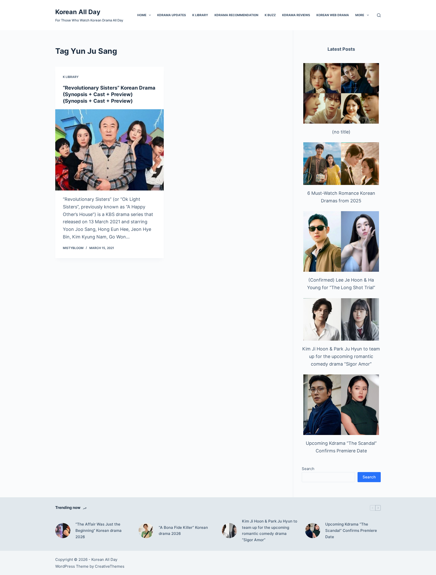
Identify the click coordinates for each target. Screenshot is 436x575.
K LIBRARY (200, 15)
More (359, 15)
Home (141, 15)
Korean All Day (77, 12)
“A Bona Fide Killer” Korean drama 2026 (183, 530)
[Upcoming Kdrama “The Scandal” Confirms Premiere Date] (341, 404)
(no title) (341, 131)
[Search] (379, 15)
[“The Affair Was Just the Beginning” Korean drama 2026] (62, 530)
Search (308, 468)
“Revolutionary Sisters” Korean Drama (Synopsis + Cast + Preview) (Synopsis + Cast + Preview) (109, 94)
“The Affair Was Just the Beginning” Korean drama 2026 (98, 530)
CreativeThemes (109, 566)
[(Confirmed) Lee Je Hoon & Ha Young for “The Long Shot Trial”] (341, 241)
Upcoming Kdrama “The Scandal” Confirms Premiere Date (351, 530)
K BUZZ (270, 15)
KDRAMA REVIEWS (296, 15)
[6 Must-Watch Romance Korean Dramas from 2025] (341, 163)
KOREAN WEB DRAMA (332, 15)
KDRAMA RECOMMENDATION (236, 15)
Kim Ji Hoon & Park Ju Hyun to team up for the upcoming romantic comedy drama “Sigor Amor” (341, 356)
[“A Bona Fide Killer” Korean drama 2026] (146, 530)
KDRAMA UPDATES (171, 15)
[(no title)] (341, 93)
